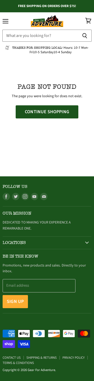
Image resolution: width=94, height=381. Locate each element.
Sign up (15, 301)
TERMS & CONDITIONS (18, 363)
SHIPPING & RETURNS (41, 357)
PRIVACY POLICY (73, 357)
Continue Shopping (47, 111)
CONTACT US (12, 357)
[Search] (85, 36)
